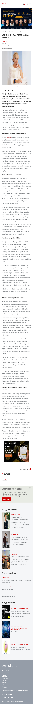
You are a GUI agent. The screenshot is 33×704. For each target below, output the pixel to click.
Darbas (4, 682)
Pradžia (3, 31)
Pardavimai (5, 577)
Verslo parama (16, 629)
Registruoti (6, 499)
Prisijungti (19, 4)
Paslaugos (5, 678)
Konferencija (15, 628)
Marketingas (15, 514)
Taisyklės (4, 687)
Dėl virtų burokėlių (7, 589)
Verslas (4, 41)
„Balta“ (9, 137)
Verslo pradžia (7, 31)
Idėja (4, 479)
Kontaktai (4, 680)
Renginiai (25, 608)
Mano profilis (6, 673)
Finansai (14, 554)
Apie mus (4, 685)
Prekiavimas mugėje (8, 596)
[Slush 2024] (6, 629)
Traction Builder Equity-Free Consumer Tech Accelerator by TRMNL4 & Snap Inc (21, 613)
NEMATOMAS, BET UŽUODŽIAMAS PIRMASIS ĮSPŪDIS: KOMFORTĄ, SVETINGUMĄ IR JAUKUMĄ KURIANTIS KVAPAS (20, 522)
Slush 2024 (14, 632)
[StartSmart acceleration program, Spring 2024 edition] (6, 646)
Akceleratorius (16, 608)
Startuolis (15, 534)
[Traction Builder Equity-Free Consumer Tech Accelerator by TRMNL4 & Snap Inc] (6, 612)
